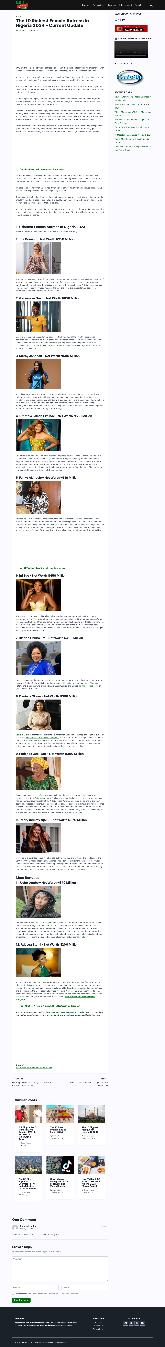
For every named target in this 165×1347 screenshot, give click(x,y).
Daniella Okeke (22, 735)
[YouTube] (142, 1323)
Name (16, 1288)
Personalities (98, 5)
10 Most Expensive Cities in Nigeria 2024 (132, 135)
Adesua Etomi (76, 988)
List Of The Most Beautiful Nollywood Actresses (42, 568)
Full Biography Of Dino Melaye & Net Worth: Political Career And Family (31, 1082)
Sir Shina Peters (86, 686)
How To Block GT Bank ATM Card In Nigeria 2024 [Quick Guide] (91, 1182)
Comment (18, 1259)
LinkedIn (48, 1067)
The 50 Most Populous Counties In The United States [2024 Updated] (28, 1184)
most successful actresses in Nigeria (42, 737)
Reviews (85, 5)
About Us (98, 1322)
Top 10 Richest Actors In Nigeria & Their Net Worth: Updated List (50, 1006)
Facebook (26, 1067)
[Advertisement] (60, 50)
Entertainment (125, 5)
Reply (104, 1226)
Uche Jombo (46, 925)
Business (112, 5)
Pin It (33, 1067)
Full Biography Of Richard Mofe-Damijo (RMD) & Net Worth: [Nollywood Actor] (28, 1133)
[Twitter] (131, 1323)
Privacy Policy (98, 1329)
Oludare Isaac (23, 30)
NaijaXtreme (61, 1342)
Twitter (19, 1067)
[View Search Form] (149, 5)
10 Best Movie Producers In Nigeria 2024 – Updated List (88, 1082)
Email (65, 1288)
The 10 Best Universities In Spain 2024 (58, 1129)
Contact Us (98, 1326)
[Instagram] (136, 1323)
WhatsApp (40, 1067)
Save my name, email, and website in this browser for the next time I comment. (47, 1294)
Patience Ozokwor (43, 798)
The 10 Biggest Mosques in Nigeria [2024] (90, 1129)
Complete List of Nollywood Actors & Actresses (42, 169)
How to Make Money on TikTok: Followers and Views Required (59, 1182)
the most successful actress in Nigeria (65, 1012)
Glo (83, 937)
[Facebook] (125, 1323)
